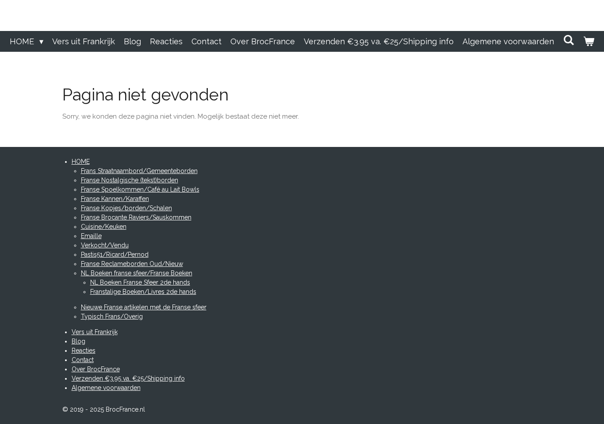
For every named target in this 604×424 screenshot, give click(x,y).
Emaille (91, 235)
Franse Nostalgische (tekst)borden (129, 180)
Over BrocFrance (96, 369)
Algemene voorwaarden (106, 387)
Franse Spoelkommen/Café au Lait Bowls (140, 189)
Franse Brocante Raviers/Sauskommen (136, 217)
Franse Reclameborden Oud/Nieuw (132, 263)
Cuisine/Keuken (103, 226)
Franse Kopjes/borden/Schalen (126, 208)
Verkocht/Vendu (105, 245)
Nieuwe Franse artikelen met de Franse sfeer (143, 307)
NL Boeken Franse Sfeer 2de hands (140, 282)
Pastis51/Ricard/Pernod (115, 254)
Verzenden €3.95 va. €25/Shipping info (128, 378)
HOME (81, 161)
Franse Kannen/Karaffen (115, 198)
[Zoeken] (568, 40)
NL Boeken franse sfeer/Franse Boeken (136, 273)
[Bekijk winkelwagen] (589, 41)
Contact (83, 359)
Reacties (84, 350)
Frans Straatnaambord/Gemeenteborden (139, 170)
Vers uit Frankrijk (95, 331)
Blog (78, 341)
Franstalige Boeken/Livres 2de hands (143, 291)
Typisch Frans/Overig (112, 316)
